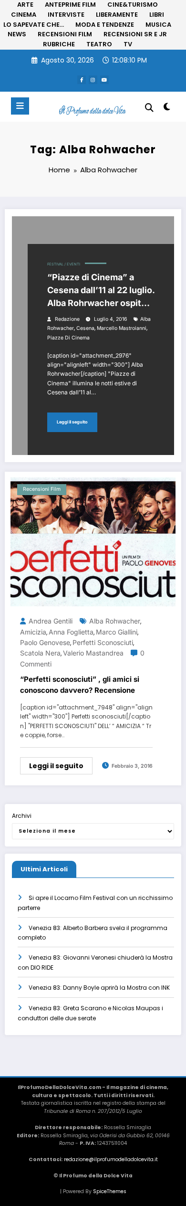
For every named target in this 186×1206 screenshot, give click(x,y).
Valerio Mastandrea (93, 653)
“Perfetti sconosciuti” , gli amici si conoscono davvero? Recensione (79, 685)
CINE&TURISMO (132, 4)
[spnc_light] (166, 108)
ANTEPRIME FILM (70, 4)
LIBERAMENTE (117, 14)
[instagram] (93, 79)
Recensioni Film (42, 489)
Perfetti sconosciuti (102, 642)
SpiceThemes (109, 1191)
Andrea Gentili (50, 621)
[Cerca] (149, 107)
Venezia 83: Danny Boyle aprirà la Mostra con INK (99, 988)
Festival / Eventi (63, 264)
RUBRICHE (59, 44)
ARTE (25, 4)
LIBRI (156, 14)
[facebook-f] (81, 79)
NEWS (17, 34)
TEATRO (99, 44)
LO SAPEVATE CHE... (33, 24)
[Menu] (20, 106)
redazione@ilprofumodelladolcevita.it (111, 1159)
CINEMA (23, 14)
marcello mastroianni (121, 328)
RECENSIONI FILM (65, 34)
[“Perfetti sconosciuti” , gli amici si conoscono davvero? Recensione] (93, 541)
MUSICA (158, 24)
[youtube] (104, 79)
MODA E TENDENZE (104, 24)
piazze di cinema (68, 338)
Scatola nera (40, 653)
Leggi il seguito (72, 421)
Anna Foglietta (71, 632)
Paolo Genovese (45, 642)
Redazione (67, 319)
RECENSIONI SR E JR (135, 34)
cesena (85, 328)
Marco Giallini (116, 632)
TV (128, 44)
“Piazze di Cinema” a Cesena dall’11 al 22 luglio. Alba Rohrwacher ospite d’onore (101, 290)
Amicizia (33, 632)
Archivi (21, 816)
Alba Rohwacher (114, 621)
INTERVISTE (66, 14)
